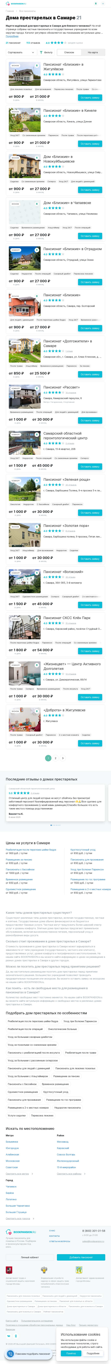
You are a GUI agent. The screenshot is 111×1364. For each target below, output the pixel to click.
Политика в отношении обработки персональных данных (34, 1325)
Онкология (15, 504)
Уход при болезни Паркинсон (87, 869)
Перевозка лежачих (63, 89)
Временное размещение (33, 227)
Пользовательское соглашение (37, 1320)
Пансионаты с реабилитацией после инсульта (34, 1052)
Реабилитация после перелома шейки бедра (31, 849)
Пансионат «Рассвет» (62, 387)
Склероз (52, 181)
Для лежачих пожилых (21, 89)
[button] (23, 83)
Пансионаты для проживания (87, 859)
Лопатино (11, 1199)
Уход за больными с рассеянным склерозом (33, 1060)
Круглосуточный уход (83, 849)
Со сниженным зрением (34, 135)
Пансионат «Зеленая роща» (67, 479)
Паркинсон (53, 135)
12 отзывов (71, 674)
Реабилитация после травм (80, 1052)
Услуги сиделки (17, 1115)
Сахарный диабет (62, 273)
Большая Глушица (16, 1212)
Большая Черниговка (18, 1205)
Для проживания (43, 89)
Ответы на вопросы (59, 1241)
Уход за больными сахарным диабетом (30, 1036)
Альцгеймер (53, 227)
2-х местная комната (92, 596)
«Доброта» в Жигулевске (64, 710)
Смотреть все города (18, 1218)
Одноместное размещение (35, 596)
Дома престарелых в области (52, 1306)
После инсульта (70, 688)
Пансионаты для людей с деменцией (29, 1068)
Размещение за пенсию (19, 859)
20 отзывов (71, 484)
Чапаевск (11, 1186)
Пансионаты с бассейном (20, 869)
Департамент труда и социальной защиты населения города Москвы (20, 1281)
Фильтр (48, 52)
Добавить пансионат (81, 1257)
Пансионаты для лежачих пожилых (75, 1068)
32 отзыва (70, 577)
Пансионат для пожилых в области (76, 1301)
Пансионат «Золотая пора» (66, 525)
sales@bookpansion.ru (93, 1241)
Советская (12, 1167)
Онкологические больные (62, 1029)
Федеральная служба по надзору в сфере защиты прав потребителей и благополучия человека (55, 1282)
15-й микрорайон (66, 1167)
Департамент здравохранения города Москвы (90, 1279)
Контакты (54, 1236)
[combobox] (21, 52)
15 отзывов (71, 623)
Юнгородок (12, 1148)
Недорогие (27, 273)
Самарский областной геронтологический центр (65, 435)
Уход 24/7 (14, 135)
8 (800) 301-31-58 (93, 1230)
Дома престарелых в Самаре (21, 1306)
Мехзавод (63, 1141)
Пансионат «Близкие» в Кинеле (70, 110)
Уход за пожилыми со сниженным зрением (32, 1044)
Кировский (63, 1148)
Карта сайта (12, 1320)
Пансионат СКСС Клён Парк (67, 617)
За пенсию (85, 366)
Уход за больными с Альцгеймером (28, 1076)
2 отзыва (70, 443)
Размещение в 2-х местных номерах (28, 1107)
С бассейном (43, 504)
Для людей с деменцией (82, 181)
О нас (52, 1230)
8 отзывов (70, 531)
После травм (82, 89)
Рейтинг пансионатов (53, 1311)
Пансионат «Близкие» (62, 294)
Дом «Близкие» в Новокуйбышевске (59, 158)
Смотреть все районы (69, 1173)
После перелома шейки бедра (91, 135)
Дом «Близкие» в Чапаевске (67, 202)
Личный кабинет (30, 1257)
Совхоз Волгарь (66, 1154)
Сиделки (14, 181)
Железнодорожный (68, 1160)
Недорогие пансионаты (67, 1107)
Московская (13, 1160)
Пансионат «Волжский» (63, 571)
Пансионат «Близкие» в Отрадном (73, 248)
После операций (82, 227)
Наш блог (71, 1325)
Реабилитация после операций (25, 1029)
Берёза (10, 1192)
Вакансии (10, 1329)
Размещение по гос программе (88, 879)
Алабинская (12, 1154)
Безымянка (12, 1141)
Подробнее (93, 1353)
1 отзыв (69, 351)
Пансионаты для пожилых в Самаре (86, 1306)
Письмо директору (88, 1325)
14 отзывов (71, 392)
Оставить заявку (90, 97)
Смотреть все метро (17, 1173)
